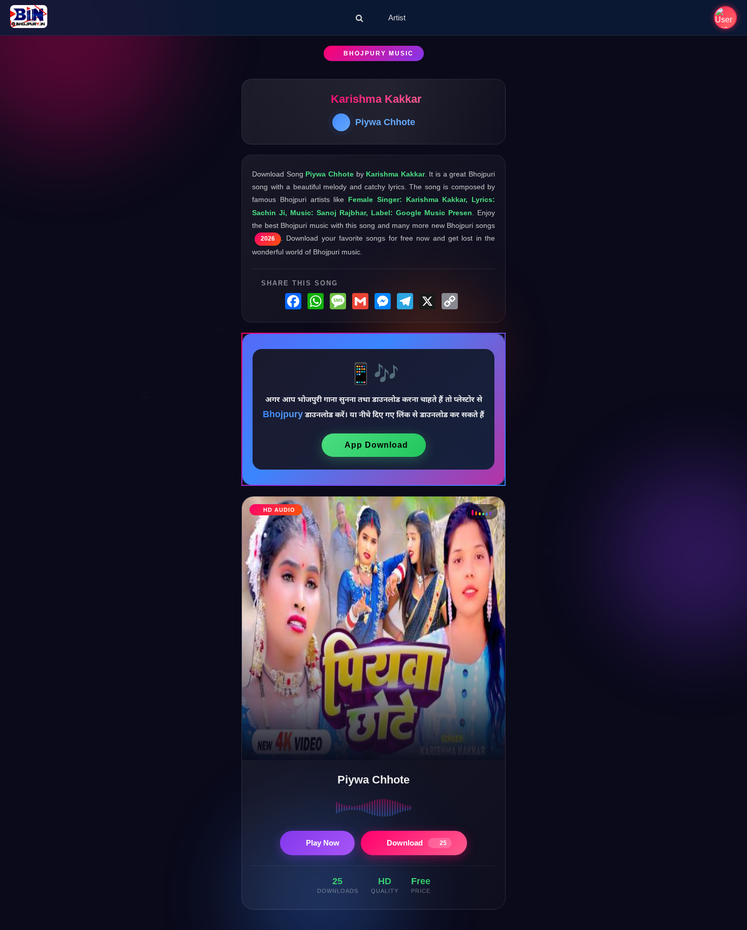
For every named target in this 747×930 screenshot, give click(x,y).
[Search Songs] (359, 18)
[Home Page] (28, 17)
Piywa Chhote (385, 122)
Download (417, 842)
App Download (376, 445)
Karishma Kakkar (376, 99)
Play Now (322, 842)
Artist (397, 17)
